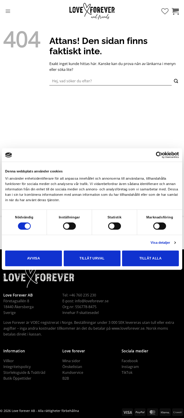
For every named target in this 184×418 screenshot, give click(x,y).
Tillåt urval (91, 258)
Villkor (8, 360)
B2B (65, 378)
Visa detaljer (160, 242)
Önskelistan (72, 366)
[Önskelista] (165, 11)
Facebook (130, 360)
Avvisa (33, 258)
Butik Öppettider (17, 378)
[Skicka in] (176, 81)
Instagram (130, 366)
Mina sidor (71, 360)
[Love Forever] (92, 11)
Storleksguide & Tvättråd (24, 372)
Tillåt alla (150, 258)
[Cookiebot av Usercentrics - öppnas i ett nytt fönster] (159, 155)
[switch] (69, 226)
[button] (8, 11)
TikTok (127, 372)
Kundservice (72, 372)
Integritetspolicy (17, 366)
